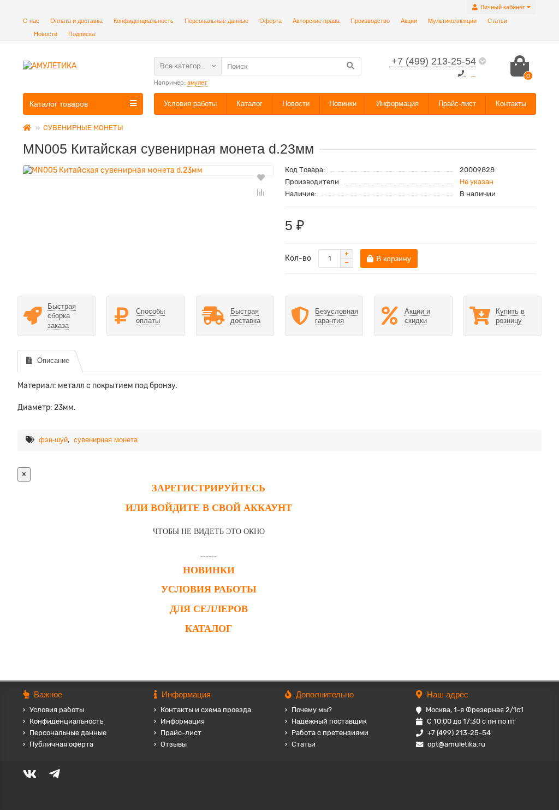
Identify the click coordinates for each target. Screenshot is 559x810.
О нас (31, 20)
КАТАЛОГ (208, 628)
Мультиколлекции (452, 20)
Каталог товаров (58, 103)
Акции (409, 20)
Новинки (342, 103)
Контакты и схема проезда (205, 710)
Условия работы (190, 103)
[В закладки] (261, 177)
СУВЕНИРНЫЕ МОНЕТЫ (83, 128)
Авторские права (316, 20)
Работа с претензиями (330, 733)
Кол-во (298, 258)
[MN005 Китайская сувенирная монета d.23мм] (148, 170)
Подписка (81, 34)
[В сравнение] (261, 192)
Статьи (497, 20)
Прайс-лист (457, 103)
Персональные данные (216, 20)
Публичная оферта (61, 744)
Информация (397, 103)
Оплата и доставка (76, 20)
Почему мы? (312, 710)
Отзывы (173, 744)
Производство (370, 20)
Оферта (270, 20)
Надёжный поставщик (329, 721)
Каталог (249, 103)
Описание (53, 360)
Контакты (511, 103)
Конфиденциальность (144, 20)
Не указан (476, 182)
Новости (45, 34)
